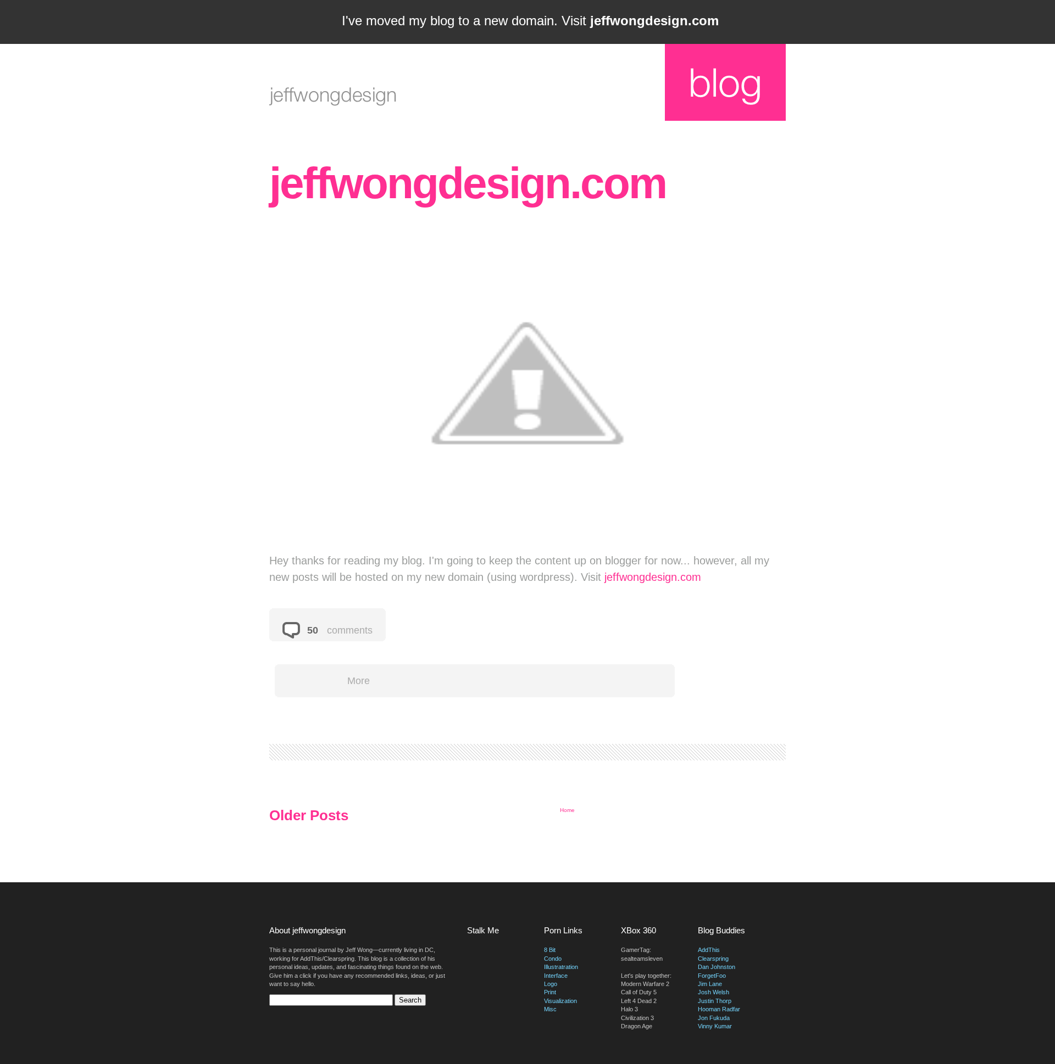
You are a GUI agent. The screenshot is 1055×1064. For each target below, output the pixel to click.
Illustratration (561, 967)
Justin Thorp (714, 1001)
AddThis (709, 950)
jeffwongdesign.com (467, 183)
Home (567, 810)
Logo (550, 984)
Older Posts (308, 815)
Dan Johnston (716, 967)
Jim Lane (710, 984)
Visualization (560, 1001)
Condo (553, 958)
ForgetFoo (712, 975)
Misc (550, 1009)
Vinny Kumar (715, 1026)
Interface (556, 975)
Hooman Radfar (719, 1009)
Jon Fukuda (714, 1018)
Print (550, 992)
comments (348, 630)
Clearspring (713, 958)
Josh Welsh (713, 992)
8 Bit (550, 950)
